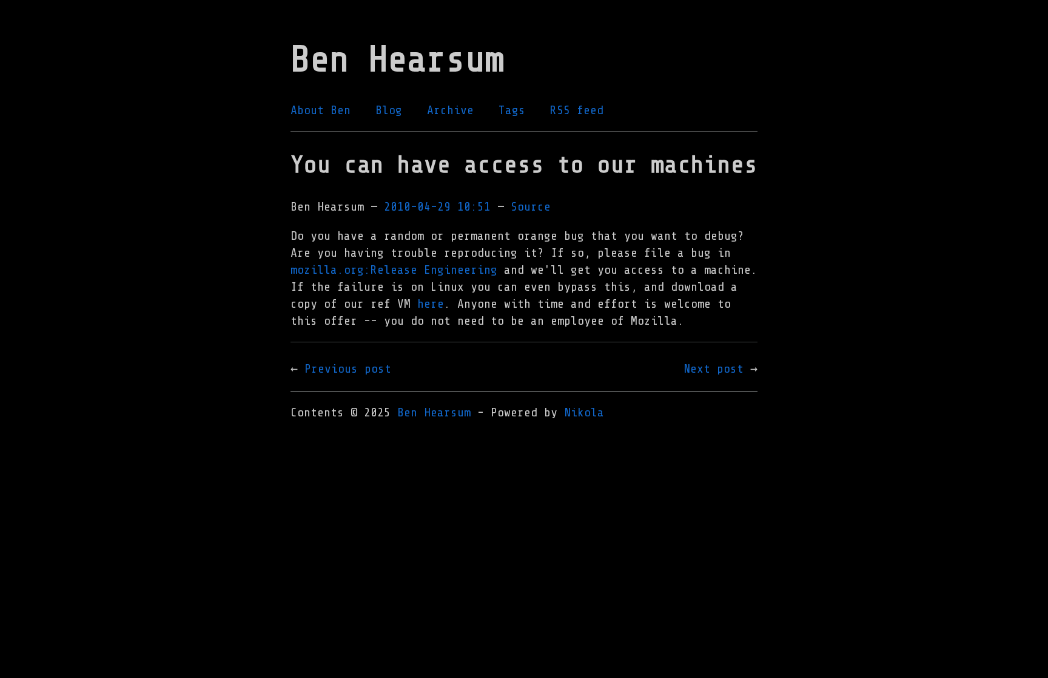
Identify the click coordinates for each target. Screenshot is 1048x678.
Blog (388, 110)
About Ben (321, 110)
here (430, 304)
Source (531, 207)
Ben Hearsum (434, 412)
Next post (714, 369)
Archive (450, 110)
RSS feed (576, 110)
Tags (512, 110)
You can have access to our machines (524, 164)
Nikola (584, 412)
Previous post (347, 369)
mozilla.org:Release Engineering (394, 270)
